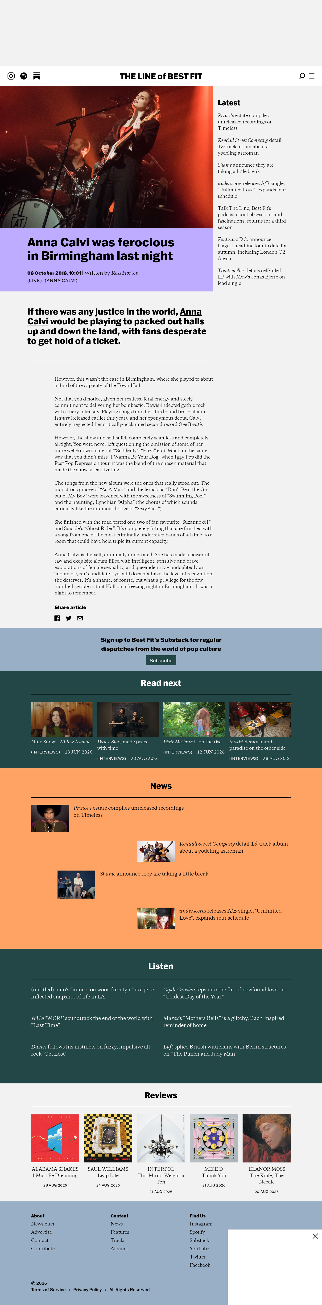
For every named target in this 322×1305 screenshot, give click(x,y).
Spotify (197, 1232)
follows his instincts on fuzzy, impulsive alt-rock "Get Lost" (91, 1051)
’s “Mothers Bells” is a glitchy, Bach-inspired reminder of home (223, 1022)
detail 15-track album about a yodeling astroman (249, 146)
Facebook (200, 1265)
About (38, 1216)
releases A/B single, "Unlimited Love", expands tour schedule (252, 190)
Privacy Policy (87, 1289)
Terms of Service (48, 1289)
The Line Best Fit (161, 76)
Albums (119, 1249)
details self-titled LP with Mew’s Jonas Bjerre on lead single (251, 277)
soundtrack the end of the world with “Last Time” (92, 1022)
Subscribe (161, 660)
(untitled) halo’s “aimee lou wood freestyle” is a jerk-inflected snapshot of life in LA (92, 993)
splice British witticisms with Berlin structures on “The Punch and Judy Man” (224, 1051)
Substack (199, 1241)
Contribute (43, 1249)
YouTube (199, 1249)
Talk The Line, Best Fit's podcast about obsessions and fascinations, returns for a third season (252, 218)
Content (119, 1216)
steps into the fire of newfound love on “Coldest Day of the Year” (224, 993)
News (117, 1224)
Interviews (46, 752)
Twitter (198, 1257)
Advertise (41, 1232)
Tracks (118, 1241)
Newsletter (43, 1224)
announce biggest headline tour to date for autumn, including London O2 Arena (252, 249)
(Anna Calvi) (61, 280)
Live (34, 280)
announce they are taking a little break (246, 168)
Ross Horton (125, 273)
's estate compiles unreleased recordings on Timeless (245, 122)
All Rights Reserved (129, 1289)
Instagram (201, 1224)
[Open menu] (311, 76)
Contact (40, 1241)
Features (120, 1232)
